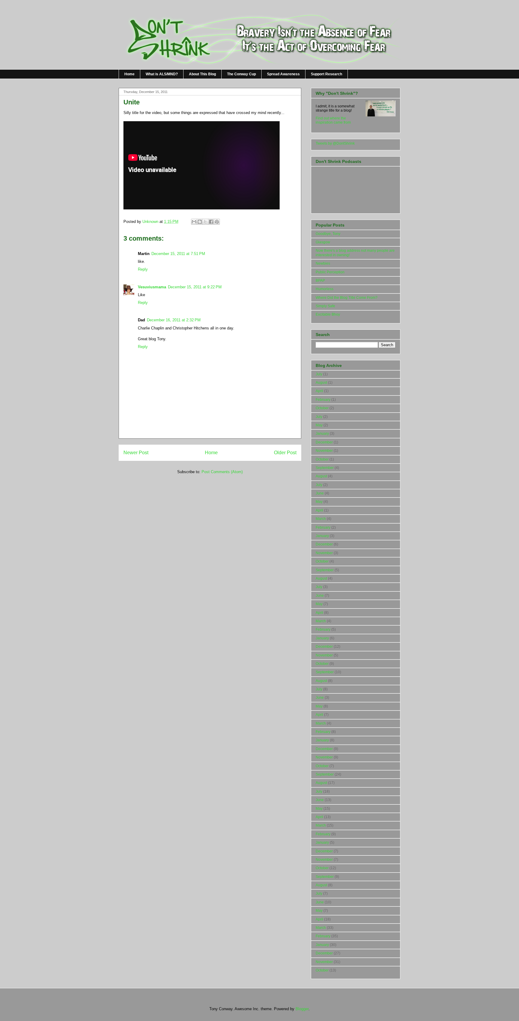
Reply (143, 269)
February (323, 400)
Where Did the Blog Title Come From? (347, 298)
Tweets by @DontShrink (335, 143)
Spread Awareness (283, 74)
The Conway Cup (241, 74)
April (319, 391)
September (325, 468)
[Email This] (194, 222)
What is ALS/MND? (162, 74)
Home (129, 74)
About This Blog (202, 74)
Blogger (302, 1009)
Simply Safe (325, 306)
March (321, 519)
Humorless (324, 289)
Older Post (285, 452)
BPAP (320, 280)
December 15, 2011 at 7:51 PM (178, 253)
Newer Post (135, 452)
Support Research (326, 74)
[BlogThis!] (200, 222)
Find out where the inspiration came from (333, 120)
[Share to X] (205, 222)
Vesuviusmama (152, 287)
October (322, 408)
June (320, 493)
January (322, 433)
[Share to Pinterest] (217, 222)
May (319, 425)
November (324, 451)
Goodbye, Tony (328, 234)
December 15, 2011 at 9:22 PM (195, 287)
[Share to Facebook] (211, 222)
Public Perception (330, 272)
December (324, 442)
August (321, 382)
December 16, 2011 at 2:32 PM (174, 320)
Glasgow (323, 242)
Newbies (323, 263)
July (319, 374)
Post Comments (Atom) (222, 472)
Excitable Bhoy (328, 314)
